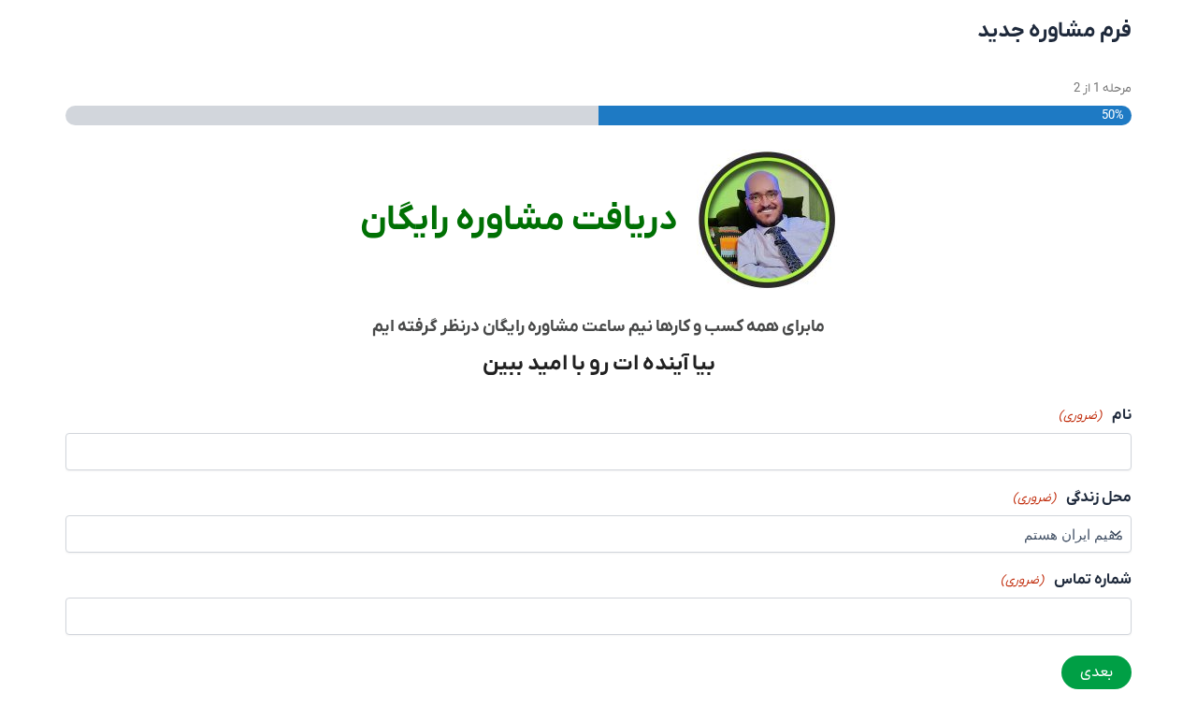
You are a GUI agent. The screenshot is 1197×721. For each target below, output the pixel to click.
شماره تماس (1066, 579)
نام (1095, 415)
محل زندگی (1072, 497)
